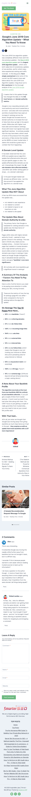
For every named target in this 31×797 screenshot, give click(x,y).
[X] (6, 51)
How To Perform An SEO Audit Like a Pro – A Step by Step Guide (16, 761)
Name (5, 669)
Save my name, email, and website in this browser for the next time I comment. (16, 691)
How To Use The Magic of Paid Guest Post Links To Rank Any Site (16, 751)
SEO (19, 34)
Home (15, 725)
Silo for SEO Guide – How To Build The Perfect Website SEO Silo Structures (16, 772)
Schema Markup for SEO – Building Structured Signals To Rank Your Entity (8, 462)
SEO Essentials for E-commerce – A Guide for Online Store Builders (16, 745)
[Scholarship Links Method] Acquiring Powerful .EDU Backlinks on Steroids (16, 756)
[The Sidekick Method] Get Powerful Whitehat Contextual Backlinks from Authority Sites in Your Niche (23, 466)
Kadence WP (23, 790)
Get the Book (9, 8)
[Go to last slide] (4, 507)
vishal (9, 46)
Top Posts (15, 728)
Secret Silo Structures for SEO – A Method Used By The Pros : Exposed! (16, 740)
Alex (9, 542)
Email (5, 678)
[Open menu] (27, 3)
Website (5, 686)
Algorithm (13, 34)
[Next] (26, 507)
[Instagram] (19, 794)
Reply (4, 586)
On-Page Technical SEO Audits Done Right (16, 767)
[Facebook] (3, 51)
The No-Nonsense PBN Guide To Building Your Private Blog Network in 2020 (16, 733)
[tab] (12, 524)
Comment (6, 645)
